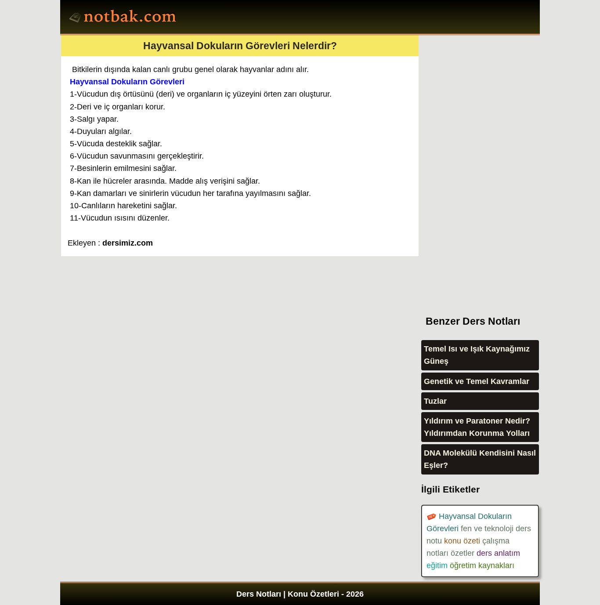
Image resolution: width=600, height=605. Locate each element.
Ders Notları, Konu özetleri (124, 18)
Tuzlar (435, 401)
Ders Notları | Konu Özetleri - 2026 (300, 594)
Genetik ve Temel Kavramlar (476, 381)
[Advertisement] (487, 167)
